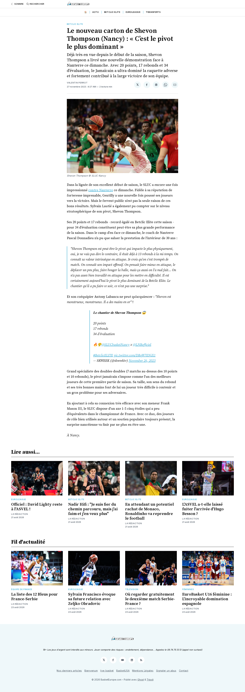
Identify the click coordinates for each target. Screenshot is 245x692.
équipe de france (21, 589)
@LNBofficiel (142, 345)
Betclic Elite (112, 12)
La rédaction (19, 514)
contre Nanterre (100, 190)
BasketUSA (123, 670)
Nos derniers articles (69, 670)
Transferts (153, 12)
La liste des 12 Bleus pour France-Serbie (34, 597)
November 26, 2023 (142, 361)
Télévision (131, 589)
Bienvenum (91, 670)
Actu (95, 12)
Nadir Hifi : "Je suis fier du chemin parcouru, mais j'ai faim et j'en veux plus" (93, 509)
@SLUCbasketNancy (116, 345)
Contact (183, 670)
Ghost (141, 679)
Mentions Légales (142, 670)
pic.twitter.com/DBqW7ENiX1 (135, 355)
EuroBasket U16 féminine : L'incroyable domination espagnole (207, 599)
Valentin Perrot (77, 82)
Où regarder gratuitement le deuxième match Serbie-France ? (150, 599)
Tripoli (150, 679)
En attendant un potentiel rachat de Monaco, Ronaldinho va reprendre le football (149, 511)
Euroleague (133, 12)
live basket (107, 670)
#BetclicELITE (103, 355)
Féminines (188, 589)
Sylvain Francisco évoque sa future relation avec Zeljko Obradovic (92, 599)
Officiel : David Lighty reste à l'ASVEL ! (36, 507)
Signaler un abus (166, 670)
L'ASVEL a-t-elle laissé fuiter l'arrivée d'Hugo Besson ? (203, 509)
